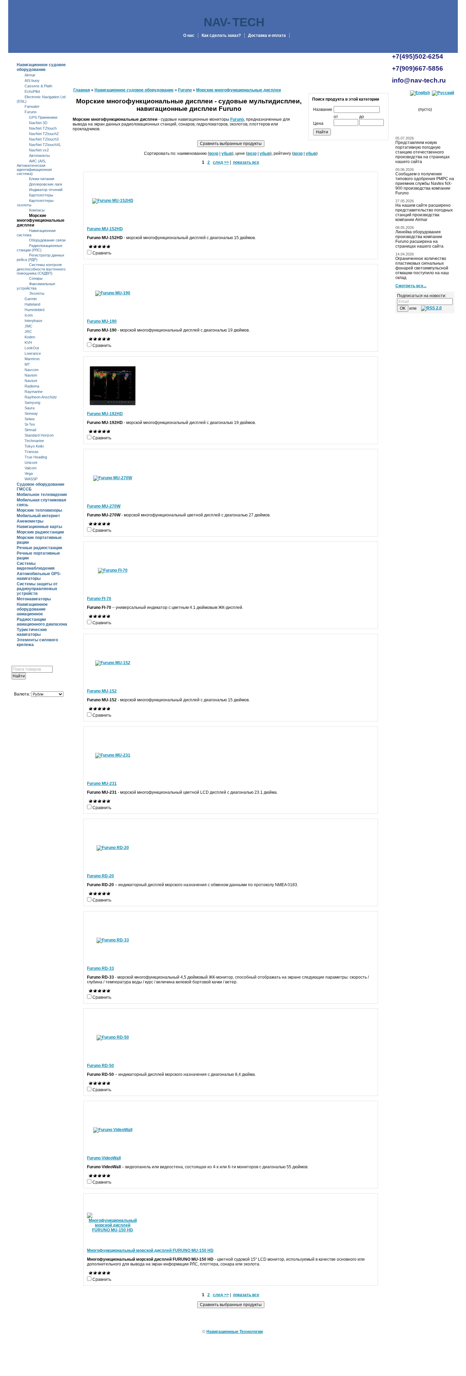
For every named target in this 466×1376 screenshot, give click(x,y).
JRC (28, 332)
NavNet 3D (38, 123)
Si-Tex (30, 424)
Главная (81, 90)
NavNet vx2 (39, 150)
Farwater (32, 106)
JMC (28, 326)
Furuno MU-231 (102, 783)
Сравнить (101, 253)
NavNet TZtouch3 (44, 139)
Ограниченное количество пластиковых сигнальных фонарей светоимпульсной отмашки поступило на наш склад (422, 268)
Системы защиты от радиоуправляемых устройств (37, 589)
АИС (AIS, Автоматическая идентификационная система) (34, 167)
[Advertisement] (38, 901)
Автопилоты (39, 155)
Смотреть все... (410, 285)
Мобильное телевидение (42, 494)
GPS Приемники (43, 117)
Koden (30, 337)
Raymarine (34, 392)
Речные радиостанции (39, 547)
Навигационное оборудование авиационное (32, 609)
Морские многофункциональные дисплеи (40, 220)
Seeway (31, 413)
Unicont (31, 462)
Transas (32, 452)
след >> (221, 162)
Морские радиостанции (40, 532)
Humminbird (34, 310)
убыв (226, 153)
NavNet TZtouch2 (44, 134)
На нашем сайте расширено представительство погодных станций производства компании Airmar (424, 212)
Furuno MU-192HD (105, 413)
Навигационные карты (39, 526)
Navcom (32, 370)
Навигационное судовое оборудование (41, 67)
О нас (188, 35)
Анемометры (30, 521)
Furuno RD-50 (100, 1065)
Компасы (37, 210)
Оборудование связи (47, 240)
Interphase (33, 321)
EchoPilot (32, 91)
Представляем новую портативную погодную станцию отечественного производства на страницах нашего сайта (422, 152)
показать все (246, 162)
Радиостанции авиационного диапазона (42, 622)
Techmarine (34, 441)
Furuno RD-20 (100, 876)
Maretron (32, 359)
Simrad (30, 430)
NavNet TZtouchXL (45, 145)
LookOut (32, 348)
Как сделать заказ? (221, 35)
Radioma (32, 386)
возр (213, 153)
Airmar (30, 75)
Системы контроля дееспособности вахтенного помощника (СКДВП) (41, 269)
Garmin (31, 299)
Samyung (32, 402)
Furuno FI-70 (99, 598)
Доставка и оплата (267, 35)
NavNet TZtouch (43, 128)
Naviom (31, 375)
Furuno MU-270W (103, 506)
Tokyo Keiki (34, 446)
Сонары (36, 278)
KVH (28, 342)
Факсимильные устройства (36, 286)
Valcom (31, 468)
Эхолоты (36, 293)
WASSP (31, 479)
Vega (29, 473)
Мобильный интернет (38, 515)
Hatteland (32, 304)
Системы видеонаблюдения (36, 566)
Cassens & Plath (38, 86)
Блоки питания (41, 179)
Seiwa (29, 419)
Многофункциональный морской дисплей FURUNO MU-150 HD (150, 1250)
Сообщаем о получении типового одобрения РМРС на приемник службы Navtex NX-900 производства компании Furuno (424, 183)
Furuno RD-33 (100, 968)
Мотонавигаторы (34, 599)
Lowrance (33, 353)
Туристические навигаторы (32, 632)
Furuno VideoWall (104, 1158)
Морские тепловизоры (39, 510)
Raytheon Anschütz (41, 397)
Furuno (31, 112)
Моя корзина (427, 102)
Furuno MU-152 (102, 691)
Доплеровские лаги (45, 184)
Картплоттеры (41, 195)
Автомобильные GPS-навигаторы (39, 576)
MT (27, 364)
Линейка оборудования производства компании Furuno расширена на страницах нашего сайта (419, 239)
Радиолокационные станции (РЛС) (39, 248)
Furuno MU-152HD (105, 228)
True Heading (36, 457)
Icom (29, 315)
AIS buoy (32, 80)
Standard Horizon (39, 435)
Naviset (31, 381)
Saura (29, 408)
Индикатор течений (45, 190)
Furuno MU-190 (102, 321)
